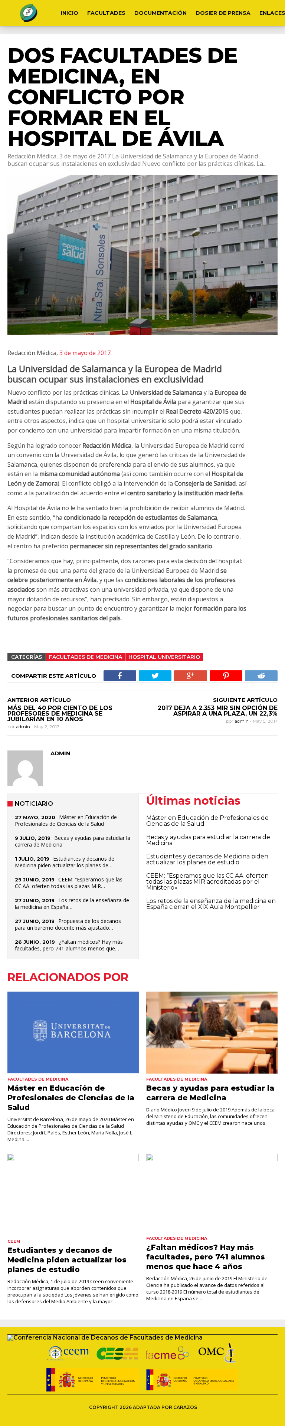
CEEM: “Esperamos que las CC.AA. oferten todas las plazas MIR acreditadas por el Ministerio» (207, 881)
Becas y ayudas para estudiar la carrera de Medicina (72, 841)
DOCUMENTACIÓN (160, 13)
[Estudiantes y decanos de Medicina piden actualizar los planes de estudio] (73, 1195)
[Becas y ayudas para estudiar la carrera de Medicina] (212, 1033)
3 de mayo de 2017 (84, 353)
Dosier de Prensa (223, 13)
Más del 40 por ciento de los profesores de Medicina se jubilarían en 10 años (59, 713)
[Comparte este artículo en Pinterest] (226, 675)
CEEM (13, 1241)
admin (23, 726)
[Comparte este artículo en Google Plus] (190, 675)
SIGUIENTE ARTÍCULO (245, 699)
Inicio (69, 13)
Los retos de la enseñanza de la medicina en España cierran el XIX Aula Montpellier (211, 903)
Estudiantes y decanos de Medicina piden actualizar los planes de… (64, 862)
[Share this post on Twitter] (155, 675)
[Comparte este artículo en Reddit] (261, 675)
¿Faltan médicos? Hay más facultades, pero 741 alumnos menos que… (69, 945)
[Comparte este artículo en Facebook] (120, 675)
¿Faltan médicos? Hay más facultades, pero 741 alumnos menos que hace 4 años (205, 1257)
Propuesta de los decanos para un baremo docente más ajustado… (68, 924)
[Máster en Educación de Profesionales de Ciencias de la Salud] (73, 1033)
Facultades (106, 13)
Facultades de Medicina (85, 657)
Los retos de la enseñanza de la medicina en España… (72, 903)
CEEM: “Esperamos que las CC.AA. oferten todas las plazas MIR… (68, 883)
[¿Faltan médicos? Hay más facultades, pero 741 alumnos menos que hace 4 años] (212, 1193)
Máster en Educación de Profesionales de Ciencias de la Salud (66, 820)
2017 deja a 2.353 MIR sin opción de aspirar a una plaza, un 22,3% (218, 710)
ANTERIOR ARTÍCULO (39, 699)
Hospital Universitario (164, 657)
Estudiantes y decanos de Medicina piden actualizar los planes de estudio (207, 859)
